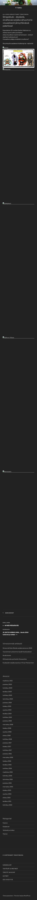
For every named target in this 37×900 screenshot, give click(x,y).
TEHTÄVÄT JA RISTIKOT (10, 869)
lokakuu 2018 (7, 728)
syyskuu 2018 (7, 732)
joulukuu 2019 (7, 702)
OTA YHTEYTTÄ (8, 880)
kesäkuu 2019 (7, 713)
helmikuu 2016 (7, 776)
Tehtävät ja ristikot (8, 830)
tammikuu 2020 (8, 699)
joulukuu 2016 (7, 754)
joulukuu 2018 (7, 721)
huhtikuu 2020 (7, 695)
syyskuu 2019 (7, 710)
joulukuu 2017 (7, 743)
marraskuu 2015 (8, 787)
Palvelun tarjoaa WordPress (22, 895)
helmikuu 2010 (7, 805)
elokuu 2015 (7, 797)
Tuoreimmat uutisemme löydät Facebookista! (17, 652)
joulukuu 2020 (7, 684)
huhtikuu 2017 (7, 750)
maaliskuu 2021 (8, 681)
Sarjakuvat (9, 613)
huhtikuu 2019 (7, 717)
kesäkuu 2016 (7, 765)
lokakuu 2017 (7, 746)
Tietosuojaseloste (8, 895)
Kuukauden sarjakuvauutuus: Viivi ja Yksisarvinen (18, 663)
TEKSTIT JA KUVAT (9, 872)
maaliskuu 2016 (8, 772)
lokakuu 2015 (7, 790)
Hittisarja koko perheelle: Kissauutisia (15, 659)
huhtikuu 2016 (7, 768)
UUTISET (6, 876)
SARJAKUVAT (7, 865)
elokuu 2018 (7, 735)
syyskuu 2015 (7, 794)
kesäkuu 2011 (7, 801)
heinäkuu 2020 (7, 688)
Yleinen (5, 834)
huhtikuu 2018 (7, 739)
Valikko (19, 7)
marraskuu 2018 (8, 724)
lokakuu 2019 (7, 706)
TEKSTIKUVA (11, 2)
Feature (5, 823)
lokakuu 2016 (7, 761)
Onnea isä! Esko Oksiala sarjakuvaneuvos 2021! (17, 648)
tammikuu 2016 (8, 779)
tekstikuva (24, 14)
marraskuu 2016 (8, 757)
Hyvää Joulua (7, 655)
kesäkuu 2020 (7, 691)
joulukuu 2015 (7, 783)
